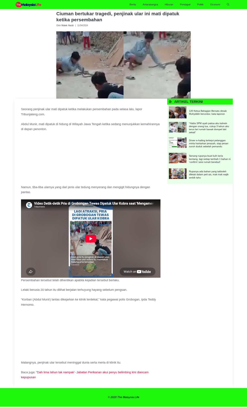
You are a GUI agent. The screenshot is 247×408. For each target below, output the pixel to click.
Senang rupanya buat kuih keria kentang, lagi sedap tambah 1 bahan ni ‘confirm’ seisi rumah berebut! (210, 158)
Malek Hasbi (67, 25)
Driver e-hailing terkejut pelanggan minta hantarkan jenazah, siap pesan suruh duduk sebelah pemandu (208, 143)
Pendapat (185, 4)
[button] (228, 4)
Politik (200, 4)
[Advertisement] (90, 159)
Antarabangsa (150, 4)
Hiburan (169, 4)
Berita (133, 4)
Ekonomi (215, 4)
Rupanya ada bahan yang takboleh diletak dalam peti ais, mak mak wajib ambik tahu (209, 174)
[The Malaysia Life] (28, 4)
